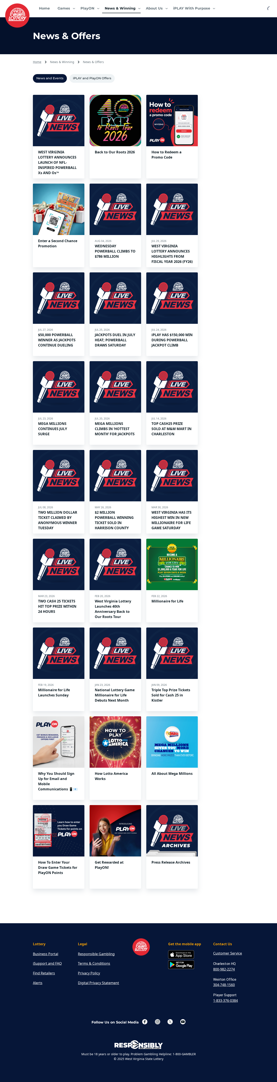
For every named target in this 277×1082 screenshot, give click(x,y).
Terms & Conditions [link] (94, 963)
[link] (17, 15)
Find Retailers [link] (44, 973)
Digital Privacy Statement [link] (98, 982)
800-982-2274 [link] (224, 969)
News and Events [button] (49, 78)
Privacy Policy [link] (89, 973)
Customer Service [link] (227, 953)
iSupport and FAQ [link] (47, 963)
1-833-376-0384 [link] (225, 1000)
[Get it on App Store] (181, 955)
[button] (65, 8)
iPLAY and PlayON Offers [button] (92, 78)
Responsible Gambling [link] (96, 954)
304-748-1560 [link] (224, 984)
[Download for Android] (181, 965)
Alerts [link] (37, 982)
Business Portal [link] (45, 954)
